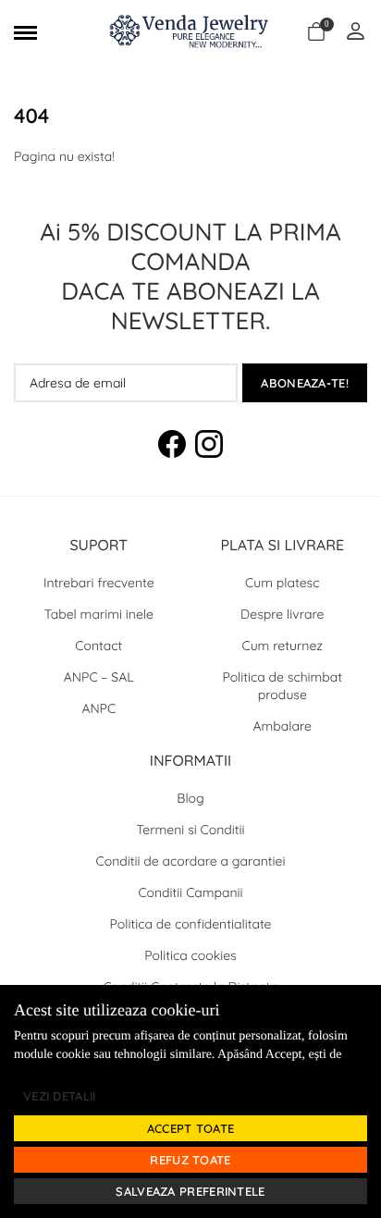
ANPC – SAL (99, 677)
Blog (190, 798)
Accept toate (191, 1128)
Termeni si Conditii (191, 829)
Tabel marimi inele (99, 614)
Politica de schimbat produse (282, 686)
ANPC (98, 708)
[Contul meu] (355, 32)
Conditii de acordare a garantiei (191, 861)
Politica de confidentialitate (191, 924)
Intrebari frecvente (98, 582)
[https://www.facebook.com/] (172, 446)
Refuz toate (190, 1159)
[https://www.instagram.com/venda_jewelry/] (209, 446)
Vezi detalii (59, 1096)
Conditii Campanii (190, 892)
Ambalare (283, 726)
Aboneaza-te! (305, 382)
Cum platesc (282, 582)
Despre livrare (282, 614)
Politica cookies (190, 955)
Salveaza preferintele (190, 1191)
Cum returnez (283, 645)
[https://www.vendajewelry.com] (190, 33)
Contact (98, 645)
